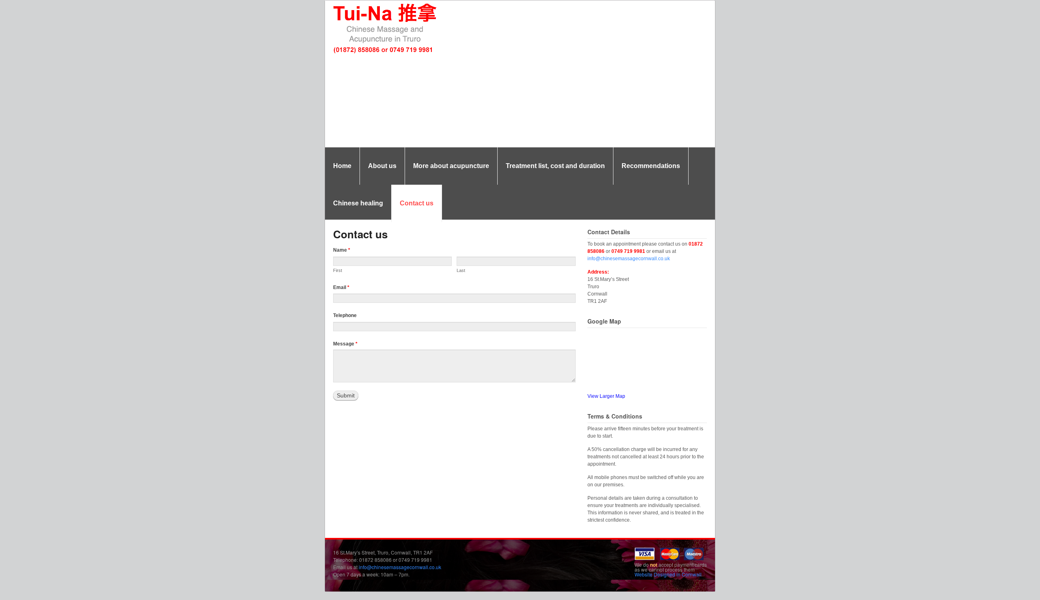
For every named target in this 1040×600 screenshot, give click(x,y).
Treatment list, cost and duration (555, 165)
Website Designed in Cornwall (668, 574)
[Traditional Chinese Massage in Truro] (384, 52)
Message (345, 344)
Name (341, 250)
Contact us (416, 203)
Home (342, 165)
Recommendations (651, 165)
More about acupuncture (451, 165)
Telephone (345, 315)
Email (341, 287)
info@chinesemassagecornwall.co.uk (628, 258)
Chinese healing (358, 203)
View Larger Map (606, 396)
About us (382, 165)
